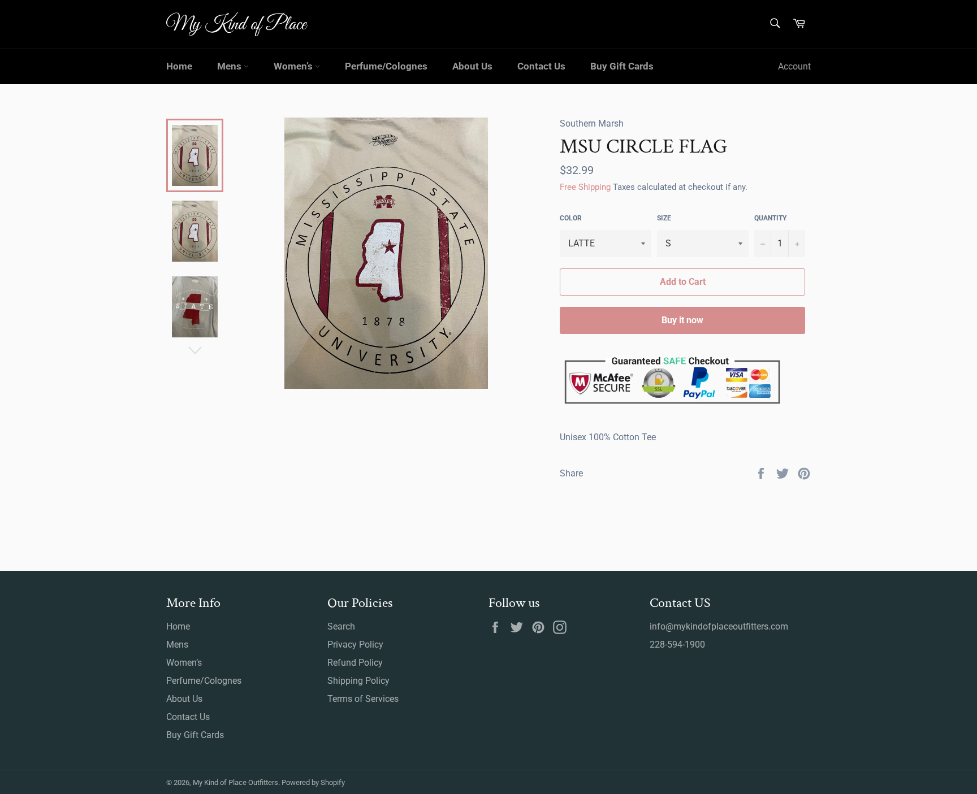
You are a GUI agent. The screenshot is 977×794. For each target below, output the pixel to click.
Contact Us (541, 66)
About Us (472, 66)
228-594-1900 (677, 644)
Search (341, 626)
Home (179, 66)
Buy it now (682, 320)
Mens (230, 66)
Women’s (294, 66)
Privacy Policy (355, 644)
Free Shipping (585, 187)
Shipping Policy (358, 680)
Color (571, 218)
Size (664, 218)
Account (794, 66)
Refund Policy (355, 662)
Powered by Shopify (313, 782)
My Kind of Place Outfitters (235, 782)
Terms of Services (363, 698)
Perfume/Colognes (386, 66)
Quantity (770, 218)
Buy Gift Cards (622, 66)
